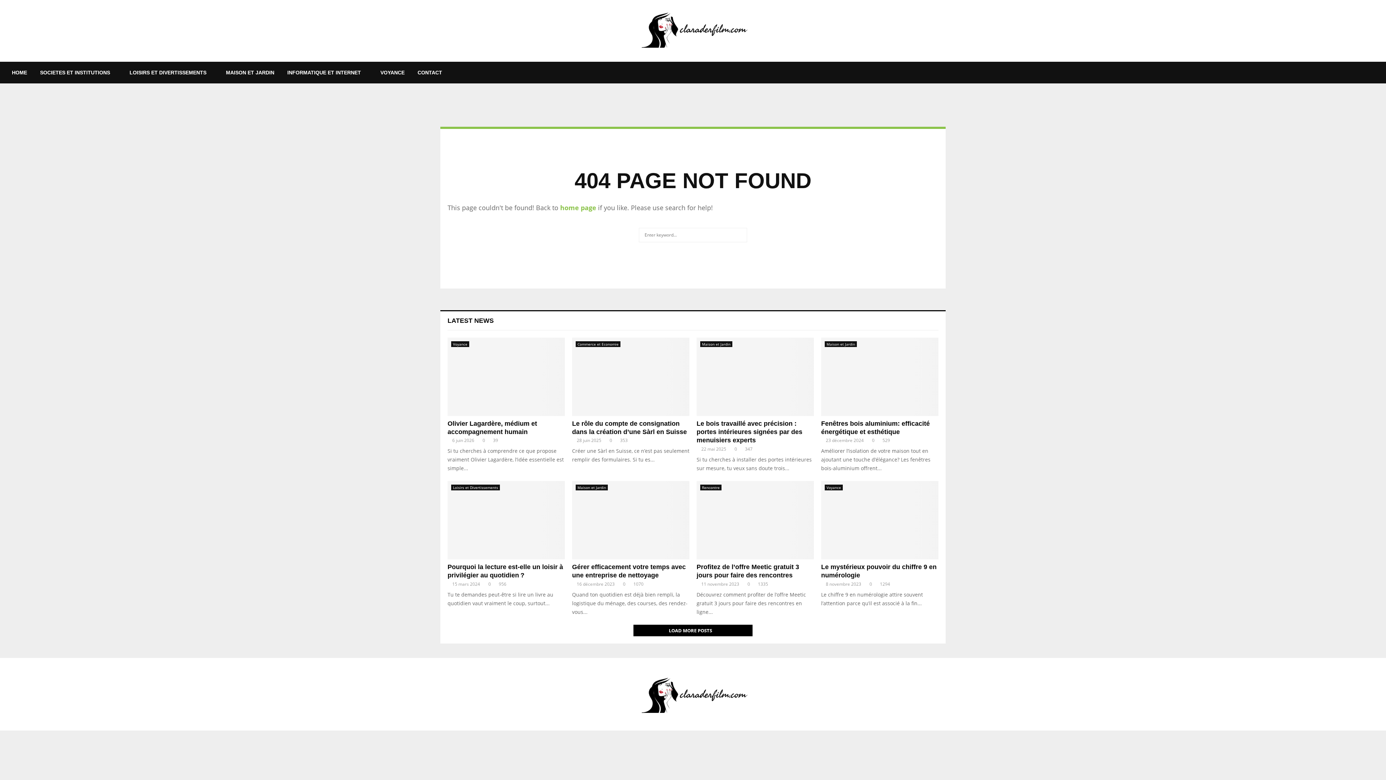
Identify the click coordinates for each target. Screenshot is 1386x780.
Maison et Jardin (250, 72)
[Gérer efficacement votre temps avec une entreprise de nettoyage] (630, 520)
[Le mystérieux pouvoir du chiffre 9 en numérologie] (879, 520)
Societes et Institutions (75, 72)
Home (19, 72)
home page (578, 207)
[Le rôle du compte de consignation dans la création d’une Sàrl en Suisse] (630, 377)
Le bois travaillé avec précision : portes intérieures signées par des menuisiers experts (749, 432)
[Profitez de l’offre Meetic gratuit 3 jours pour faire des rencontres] (755, 520)
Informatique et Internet (324, 72)
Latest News (471, 320)
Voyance (392, 72)
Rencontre (711, 487)
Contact (430, 72)
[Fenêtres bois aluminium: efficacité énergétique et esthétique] (879, 377)
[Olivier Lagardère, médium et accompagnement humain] (506, 377)
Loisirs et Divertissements (168, 72)
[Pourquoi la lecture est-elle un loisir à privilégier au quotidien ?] (506, 520)
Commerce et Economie (598, 344)
